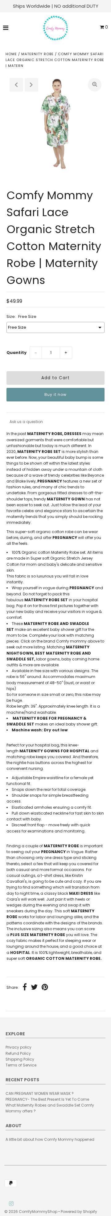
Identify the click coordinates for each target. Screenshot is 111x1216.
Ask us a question (26, 421)
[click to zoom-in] (94, 85)
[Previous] (16, 85)
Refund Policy (18, 1053)
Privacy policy (18, 1047)
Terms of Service (21, 1065)
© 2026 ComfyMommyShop (30, 1211)
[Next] (31, 85)
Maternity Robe (37, 53)
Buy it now (55, 394)
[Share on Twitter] (34, 987)
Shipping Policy (20, 1059)
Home (11, 53)
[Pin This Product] (45, 987)
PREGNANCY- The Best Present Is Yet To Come (47, 1099)
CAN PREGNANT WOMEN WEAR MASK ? (40, 1093)
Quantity (16, 352)
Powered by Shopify (79, 1211)
